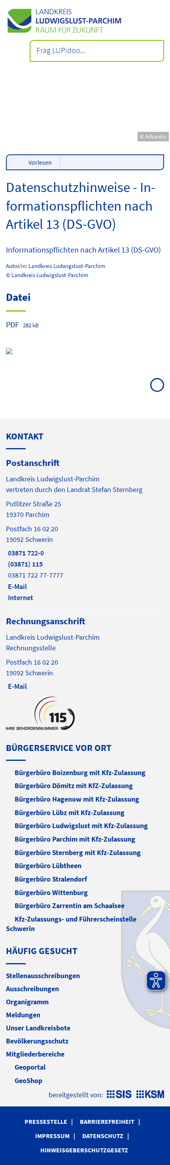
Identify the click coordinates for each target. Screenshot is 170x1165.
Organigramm (27, 1001)
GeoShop (28, 1080)
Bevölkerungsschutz (37, 1040)
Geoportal (30, 1067)
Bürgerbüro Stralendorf (51, 879)
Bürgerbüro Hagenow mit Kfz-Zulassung (77, 799)
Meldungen (23, 1014)
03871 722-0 (25, 552)
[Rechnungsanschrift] (85, 653)
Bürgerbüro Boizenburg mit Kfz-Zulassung (80, 772)
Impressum (52, 1136)
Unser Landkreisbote (38, 1027)
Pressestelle (46, 1121)
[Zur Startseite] (85, 21)
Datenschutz (102, 1136)
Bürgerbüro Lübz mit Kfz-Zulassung (70, 812)
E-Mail (16, 586)
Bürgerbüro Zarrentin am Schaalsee (70, 905)
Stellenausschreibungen (43, 975)
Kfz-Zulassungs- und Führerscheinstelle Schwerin (71, 923)
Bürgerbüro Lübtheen (48, 865)
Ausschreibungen (32, 988)
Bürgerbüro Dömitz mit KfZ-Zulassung (74, 785)
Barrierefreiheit (107, 1121)
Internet (19, 597)
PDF (12, 324)
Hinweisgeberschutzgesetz (84, 1150)
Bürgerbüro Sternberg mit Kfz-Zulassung (78, 852)
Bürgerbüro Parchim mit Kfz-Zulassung (75, 839)
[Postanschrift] (85, 529)
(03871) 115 (24, 563)
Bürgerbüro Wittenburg (51, 892)
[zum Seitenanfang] (157, 385)
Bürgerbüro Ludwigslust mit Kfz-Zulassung (81, 825)
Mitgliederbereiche (35, 1054)
